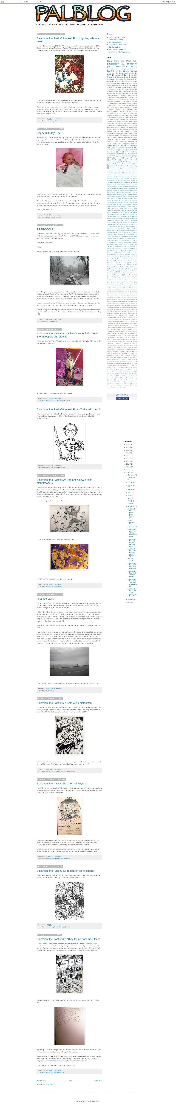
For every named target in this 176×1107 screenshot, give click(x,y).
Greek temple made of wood (115, 228)
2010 (128, 470)
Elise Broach (112, 214)
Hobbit (135, 123)
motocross (71, 771)
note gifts (116, 347)
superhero (116, 371)
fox (132, 325)
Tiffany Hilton (110, 291)
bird (116, 107)
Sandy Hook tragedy (129, 269)
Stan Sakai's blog (114, 47)
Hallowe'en (117, 101)
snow (51, 321)
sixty (127, 365)
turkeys (132, 113)
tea (124, 373)
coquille (127, 83)
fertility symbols (124, 323)
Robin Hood (121, 143)
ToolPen (127, 291)
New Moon (129, 252)
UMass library (133, 293)
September (131, 485)
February (131, 506)
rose (108, 359)
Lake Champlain (130, 238)
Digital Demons (118, 210)
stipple (111, 113)
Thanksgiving (117, 289)
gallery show (121, 329)
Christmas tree (111, 91)
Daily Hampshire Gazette (130, 204)
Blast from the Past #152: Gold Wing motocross (64, 702)
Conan (114, 204)
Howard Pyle (127, 232)
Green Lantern (131, 228)
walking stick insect (124, 383)
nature (135, 95)
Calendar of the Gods (115, 196)
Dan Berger (110, 121)
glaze (116, 331)
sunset (119, 164)
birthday (114, 153)
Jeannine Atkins (128, 234)
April (129, 501)
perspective (112, 349)
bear (130, 152)
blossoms (124, 307)
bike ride (134, 305)
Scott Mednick (130, 271)
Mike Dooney (113, 103)
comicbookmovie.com (113, 317)
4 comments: (58, 215)
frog (136, 325)
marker (111, 343)
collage (121, 315)
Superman (128, 147)
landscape (124, 339)
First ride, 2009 (45, 598)
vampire (135, 382)
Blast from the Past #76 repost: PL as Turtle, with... (132, 542)
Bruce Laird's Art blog (116, 40)
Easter (126, 121)
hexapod (115, 111)
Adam (130, 178)
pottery (135, 87)
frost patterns (127, 327)
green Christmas (111, 333)
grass (133, 331)
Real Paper (120, 264)
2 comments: (58, 119)
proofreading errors (112, 355)
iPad (126, 337)
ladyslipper (116, 339)
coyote (109, 319)
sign (136, 363)
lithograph (129, 341)
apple (120, 152)
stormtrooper (126, 367)
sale (123, 359)
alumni (109, 301)
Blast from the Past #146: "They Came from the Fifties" (68, 939)
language (132, 339)
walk (115, 383)
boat (130, 307)
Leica (133, 240)
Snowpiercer (110, 279)
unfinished (112, 166)
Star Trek (110, 71)
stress (114, 369)
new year (127, 158)
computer (110, 155)
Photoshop (57, 217)
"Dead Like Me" (129, 170)
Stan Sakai (131, 279)
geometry (109, 331)
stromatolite (121, 369)
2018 (128, 447)
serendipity (118, 363)
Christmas (120, 77)
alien (114, 152)
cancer (109, 311)
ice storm (132, 337)
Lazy (126, 125)
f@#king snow (124, 321)
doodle (126, 319)
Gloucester (132, 224)
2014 (128, 458)
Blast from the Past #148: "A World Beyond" (62, 783)
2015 (128, 456)
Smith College (111, 147)
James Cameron (117, 234)
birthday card (46, 217)
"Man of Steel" (128, 172)
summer (133, 369)
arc (125, 152)
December (131, 475)
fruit (134, 327)
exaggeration (127, 155)
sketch (112, 89)
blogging (116, 307)
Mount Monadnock (112, 250)
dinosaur (116, 95)
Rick (127, 264)
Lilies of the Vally (120, 244)
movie (135, 345)
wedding (109, 385)
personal (117, 75)
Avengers (112, 117)
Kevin (59, 121)
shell (131, 363)
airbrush (128, 93)
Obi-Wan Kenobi (58, 400)
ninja (110, 347)
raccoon (128, 355)
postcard (115, 353)
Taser (127, 287)
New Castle (119, 252)
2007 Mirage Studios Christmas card (121, 176)
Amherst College (132, 115)
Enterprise (112, 216)
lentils (113, 341)
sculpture (129, 361)
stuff (127, 369)
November (119, 254)
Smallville (132, 277)
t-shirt (118, 113)
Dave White (131, 206)
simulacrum (120, 365)
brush (127, 309)
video (110, 383)
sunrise (109, 371)
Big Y (126, 97)
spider (133, 365)
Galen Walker (133, 222)
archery (117, 303)
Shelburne (132, 145)
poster (62, 1072)
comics (124, 317)
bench (128, 305)
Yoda (108, 152)
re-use (125, 357)
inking (111, 158)
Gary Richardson (125, 123)
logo (129, 95)
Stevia (114, 283)
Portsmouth (131, 141)
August (130, 490)
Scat (122, 271)
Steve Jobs (121, 281)
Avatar (118, 184)
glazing (122, 331)
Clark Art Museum (126, 99)
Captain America (127, 196)
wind (119, 166)
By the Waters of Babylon (130, 194)
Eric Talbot (120, 81)
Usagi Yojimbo (122, 297)
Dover (126, 75)
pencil (128, 87)
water (133, 383)
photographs (113, 97)
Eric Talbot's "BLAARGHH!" (117, 49)
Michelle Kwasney (128, 129)
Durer (120, 212)
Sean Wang (123, 145)
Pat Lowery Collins (125, 260)
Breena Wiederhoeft (122, 192)
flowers (117, 109)
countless (132, 317)
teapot (129, 373)
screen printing (119, 361)
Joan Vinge (125, 101)
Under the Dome (121, 295)
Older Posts (98, 1081)
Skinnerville (110, 277)
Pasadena (110, 260)
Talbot (121, 287)
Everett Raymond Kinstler (130, 218)
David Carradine (111, 208)
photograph (45, 321)
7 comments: (58, 465)
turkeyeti (134, 377)
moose (121, 345)
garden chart (131, 329)
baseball (116, 305)
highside (134, 335)
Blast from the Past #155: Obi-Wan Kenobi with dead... (132, 533)
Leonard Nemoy (111, 242)
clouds (128, 107)
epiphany (118, 155)
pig (128, 349)
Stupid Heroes (122, 283)
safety (113, 359)
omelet (129, 347)
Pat (116, 260)
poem (122, 351)
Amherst (133, 180)
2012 (128, 464)
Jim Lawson (64, 771)
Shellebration (118, 275)
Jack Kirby (131, 81)
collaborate (110, 315)
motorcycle (51, 690)
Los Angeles (121, 127)
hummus (111, 337)
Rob (131, 264)
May (129, 498)
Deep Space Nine (125, 208)
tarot (118, 373)
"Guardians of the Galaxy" (114, 172)
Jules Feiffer (133, 236)
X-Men (122, 149)
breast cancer (119, 309)
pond (133, 351)
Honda (109, 232)
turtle (135, 164)
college (131, 315)
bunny (121, 107)
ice (134, 77)
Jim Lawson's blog (115, 42)
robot (128, 160)
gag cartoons (111, 329)
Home (70, 1081)
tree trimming (128, 164)
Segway (109, 273)
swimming (131, 371)
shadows (125, 363)
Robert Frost (111, 143)
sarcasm (129, 359)
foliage (130, 109)
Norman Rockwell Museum (127, 103)
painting (135, 158)
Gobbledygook (111, 226)
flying (123, 109)
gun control (131, 333)
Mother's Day (126, 248)
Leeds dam (125, 240)
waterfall (109, 115)
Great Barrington (130, 226)
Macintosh (132, 127)
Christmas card (113, 99)
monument (119, 158)
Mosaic (118, 248)
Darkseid (122, 206)
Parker (133, 258)
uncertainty (131, 379)
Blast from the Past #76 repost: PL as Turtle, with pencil (69, 409)
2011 (128, 467)
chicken (125, 311)
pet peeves (121, 349)
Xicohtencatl (131, 149)
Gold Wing (57, 771)
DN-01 (133, 119)
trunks (123, 377)
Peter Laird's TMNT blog (117, 37)
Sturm (130, 283)
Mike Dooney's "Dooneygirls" (118, 44)
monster (109, 345)
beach (127, 85)
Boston (122, 190)
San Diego (122, 105)
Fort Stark (125, 220)
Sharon (127, 273)
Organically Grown (119, 139)
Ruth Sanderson (132, 143)
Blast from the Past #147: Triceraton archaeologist (65, 870)
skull (124, 162)
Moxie (122, 250)
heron (128, 335)
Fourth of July (116, 222)
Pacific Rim (110, 258)
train (113, 377)
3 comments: (58, 398)
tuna (129, 377)
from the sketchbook (115, 327)
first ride (44, 690)
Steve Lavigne (111, 83)
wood (133, 385)
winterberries (125, 385)
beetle (122, 305)
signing (118, 162)
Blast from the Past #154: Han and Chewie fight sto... (132, 552)
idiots (108, 339)
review (123, 160)
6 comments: (58, 584)
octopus (123, 347)
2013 (128, 461)
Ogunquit (124, 256)
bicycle (128, 77)
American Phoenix (123, 180)
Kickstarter (112, 125)
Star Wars (67, 400)
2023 (128, 444)
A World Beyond (46, 858)
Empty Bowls (122, 214)
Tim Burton (120, 291)
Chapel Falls (125, 119)
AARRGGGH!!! (45, 229)
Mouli (133, 248)
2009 (128, 472)
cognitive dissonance (128, 313)
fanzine (131, 73)
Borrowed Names (112, 190)
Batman (125, 184)
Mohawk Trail (111, 131)
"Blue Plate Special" (129, 168)
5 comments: (58, 925)
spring (119, 89)
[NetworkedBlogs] (122, 395)
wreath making (133, 166)
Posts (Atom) (50, 1084)
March (130, 504)
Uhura (111, 295)
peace (135, 347)
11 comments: (58, 319)
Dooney (119, 121)
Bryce (133, 192)
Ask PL (111, 184)
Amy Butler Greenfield (113, 182)
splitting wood (111, 367)
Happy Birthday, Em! (48, 133)
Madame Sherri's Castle (120, 246)
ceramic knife (117, 311)
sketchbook (130, 79)
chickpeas (132, 311)
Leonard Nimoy (123, 242)
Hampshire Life (127, 69)
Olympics (132, 256)
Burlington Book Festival (114, 194)
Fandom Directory (59, 927)
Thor (124, 289)
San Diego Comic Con (115, 269)
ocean (121, 79)
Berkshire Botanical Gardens (122, 186)
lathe (108, 341)
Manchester (110, 248)
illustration (67, 858)
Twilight (120, 293)
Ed (131, 121)
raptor (119, 357)
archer (111, 303)
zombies (117, 388)
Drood (127, 210)
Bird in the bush (130, 188)
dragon (135, 107)
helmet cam (121, 335)
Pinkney (132, 263)
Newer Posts (41, 1081)
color (55, 121)
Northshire (127, 137)
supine (124, 371)
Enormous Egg (133, 214)
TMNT (63, 467)
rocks (135, 111)
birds (110, 307)
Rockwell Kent (126, 266)
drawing (123, 95)
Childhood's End (120, 202)
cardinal (134, 85)
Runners (134, 266)
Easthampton (133, 212)
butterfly (133, 309)
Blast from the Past (47, 121)
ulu (124, 379)
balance (109, 305)
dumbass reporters (112, 321)
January (130, 599)
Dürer (126, 212)
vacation (128, 382)
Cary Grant (127, 198)
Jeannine (129, 67)
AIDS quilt (124, 178)
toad (114, 375)
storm (119, 367)
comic (117, 87)
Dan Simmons (113, 206)
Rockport (116, 266)
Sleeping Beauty (121, 277)
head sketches (111, 335)
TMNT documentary (125, 285)
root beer (132, 357)
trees (118, 377)
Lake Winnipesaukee (113, 240)
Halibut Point (110, 230)
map (136, 341)
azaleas (133, 303)
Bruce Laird (118, 85)
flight (135, 155)
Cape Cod (128, 117)
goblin (128, 331)
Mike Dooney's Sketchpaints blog (120, 52)
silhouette (112, 365)
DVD (120, 204)
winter (55, 321)
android (115, 301)
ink (123, 87)
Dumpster (114, 212)
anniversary (122, 301)
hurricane (119, 337)
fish (117, 325)
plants (109, 351)
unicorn (122, 382)
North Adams (117, 137)
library (119, 341)
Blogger (96, 1101)
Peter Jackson (119, 141)
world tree (110, 388)
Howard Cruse (117, 232)
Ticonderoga (131, 289)
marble (122, 111)
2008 (128, 603)
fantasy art (134, 321)
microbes (118, 343)
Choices (129, 202)
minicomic (127, 343)
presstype (124, 353)
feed (116, 323)
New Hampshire (124, 135)
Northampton (111, 105)
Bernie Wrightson (119, 188)
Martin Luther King (113, 129)
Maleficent (132, 246)
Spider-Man (121, 279)
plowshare (116, 351)
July (129, 492)
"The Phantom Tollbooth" (130, 174)
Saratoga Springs (112, 271)
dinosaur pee (117, 319)
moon (115, 345)
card (120, 83)
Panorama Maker (122, 258)
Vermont (109, 107)
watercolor (110, 81)
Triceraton (68, 927)
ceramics (132, 153)
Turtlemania (112, 293)
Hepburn (132, 230)
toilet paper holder (129, 375)
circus (108, 313)
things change (130, 89)
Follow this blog (122, 398)
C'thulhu (119, 117)
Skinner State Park (129, 275)
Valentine (131, 105)
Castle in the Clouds (121, 200)
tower (108, 377)
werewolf (117, 385)
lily (124, 341)
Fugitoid (125, 222)
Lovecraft (129, 244)
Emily (52, 217)
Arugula (135, 182)
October (130, 482)
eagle (111, 109)
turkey (125, 113)
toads (120, 375)
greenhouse (122, 333)
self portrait (57, 467)
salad (118, 359)
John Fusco (124, 236)
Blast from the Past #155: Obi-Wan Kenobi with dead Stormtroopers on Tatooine (67, 335)
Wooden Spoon (130, 299)
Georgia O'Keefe (121, 224)
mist (134, 343)
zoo (122, 388)
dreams (133, 319)
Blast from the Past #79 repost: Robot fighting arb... (132, 513)
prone (132, 353)
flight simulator (124, 325)
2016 (128, 453)
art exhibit (125, 303)
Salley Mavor (113, 145)
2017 (128, 450)
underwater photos (112, 382)
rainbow (129, 111)
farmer (111, 323)
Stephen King (111, 281)
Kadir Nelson (112, 238)
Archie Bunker (126, 182)
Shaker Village (118, 273)
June (129, 495)
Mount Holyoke (124, 131)
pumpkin (111, 160)
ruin (134, 160)
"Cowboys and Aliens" (114, 170)
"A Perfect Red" (114, 168)
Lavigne (126, 91)
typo (118, 379)
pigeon (133, 349)
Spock (120, 147)
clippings (116, 313)
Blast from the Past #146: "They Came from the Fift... (132, 592)
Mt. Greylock (119, 133)
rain (118, 160)
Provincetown (111, 264)
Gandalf (111, 224)
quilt (122, 355)
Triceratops (110, 79)
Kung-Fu (121, 238)
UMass (126, 293)
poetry (128, 351)
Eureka (119, 218)
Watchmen (120, 299)
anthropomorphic (132, 301)
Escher (113, 218)
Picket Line (122, 263)
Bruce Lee (134, 97)
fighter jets (134, 323)
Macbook (134, 101)
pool (108, 353)
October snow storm (113, 256)
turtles (111, 379)
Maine (133, 75)
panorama (116, 67)
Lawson (120, 125)
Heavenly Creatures (122, 230)
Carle (119, 198)
